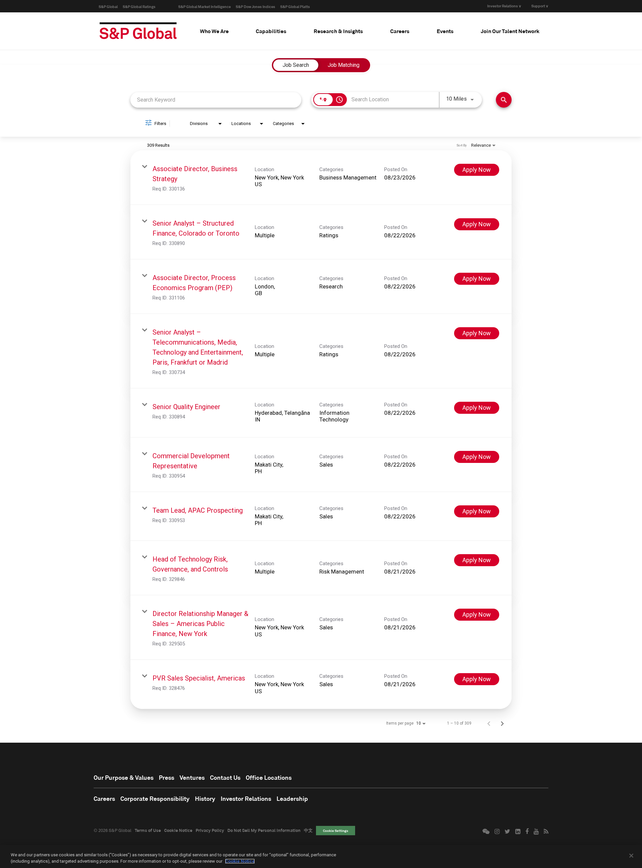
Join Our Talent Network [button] (510, 31)
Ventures (192, 777)
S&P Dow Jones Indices (255, 6)
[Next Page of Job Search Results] (502, 723)
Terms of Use (148, 830)
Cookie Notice (178, 830)
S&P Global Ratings (139, 6)
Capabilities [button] (271, 31)
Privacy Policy (210, 830)
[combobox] (216, 100)
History (205, 798)
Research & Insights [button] (338, 31)
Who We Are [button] (214, 31)
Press (166, 777)
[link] (321, 177)
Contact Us (225, 777)
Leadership (292, 798)
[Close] (631, 855)
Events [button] (445, 31)
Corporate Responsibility (155, 798)
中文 (308, 830)
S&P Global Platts (295, 6)
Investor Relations (246, 798)
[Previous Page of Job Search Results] (489, 723)
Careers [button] (399, 31)
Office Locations (269, 777)
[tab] (214, 31)
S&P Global (108, 6)
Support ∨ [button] (539, 6)
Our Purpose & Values (123, 777)
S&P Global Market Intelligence (204, 6)
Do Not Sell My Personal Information (264, 830)
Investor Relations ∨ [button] (504, 6)
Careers (104, 798)
